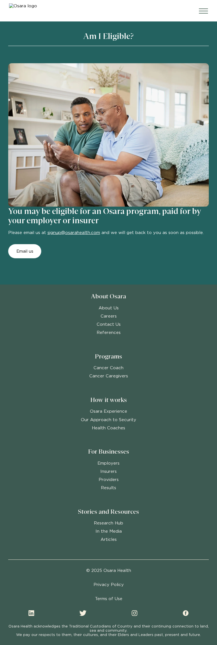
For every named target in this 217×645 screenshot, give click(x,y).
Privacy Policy (109, 584)
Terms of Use (108, 598)
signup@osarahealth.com (73, 232)
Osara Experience (108, 411)
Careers (109, 316)
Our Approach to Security (108, 419)
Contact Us (109, 324)
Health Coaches (108, 427)
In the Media (109, 531)
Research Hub (108, 523)
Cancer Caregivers (108, 376)
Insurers (108, 471)
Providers (109, 479)
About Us (109, 308)
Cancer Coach (108, 367)
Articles (109, 539)
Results (108, 487)
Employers (108, 463)
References (109, 332)
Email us (24, 251)
